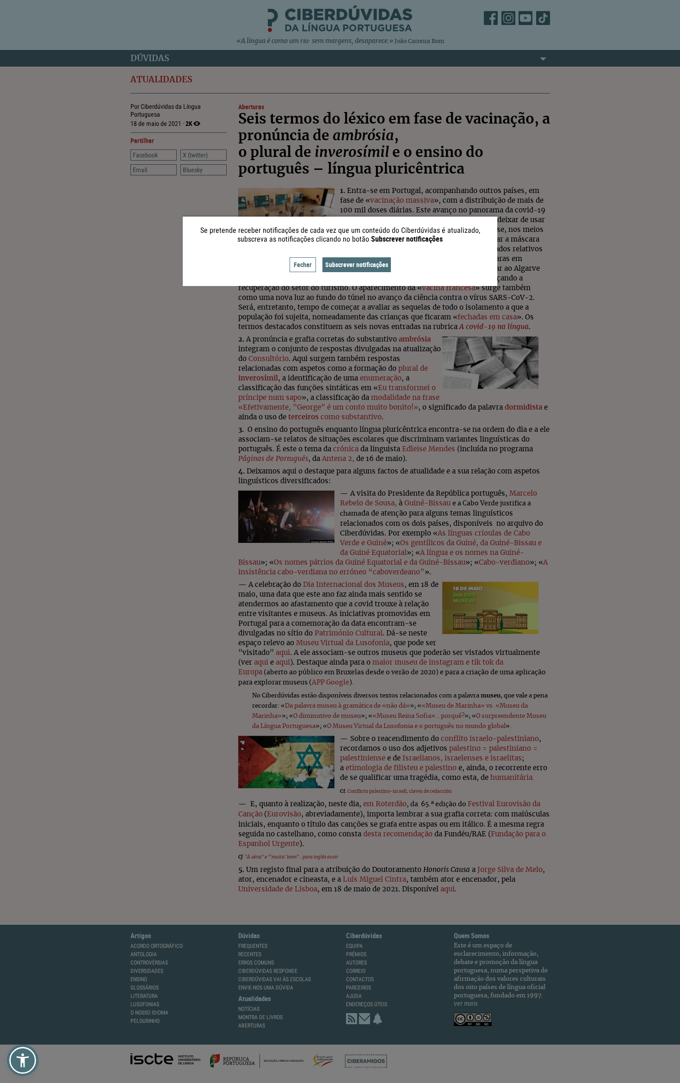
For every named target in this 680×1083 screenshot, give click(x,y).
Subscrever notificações (356, 264)
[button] (22, 1060)
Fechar (303, 264)
